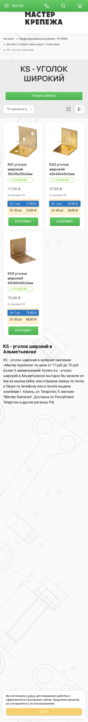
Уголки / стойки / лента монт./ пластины (33, 44)
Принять (44, 711)
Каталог (8, 38)
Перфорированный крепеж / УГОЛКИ (43, 38)
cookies (30, 695)
